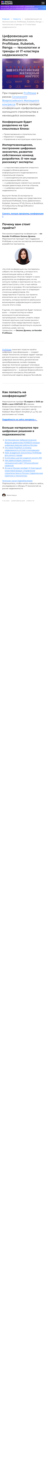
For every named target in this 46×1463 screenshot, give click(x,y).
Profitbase (30, 93)
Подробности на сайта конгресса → (19, 419)
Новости (17, 19)
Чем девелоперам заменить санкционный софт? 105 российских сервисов (21, 463)
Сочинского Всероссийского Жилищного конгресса (20, 100)
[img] (7, 2)
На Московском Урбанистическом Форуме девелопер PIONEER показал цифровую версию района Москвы (22, 442)
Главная (5, 19)
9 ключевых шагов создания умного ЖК (23, 458)
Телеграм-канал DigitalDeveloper (17, 481)
